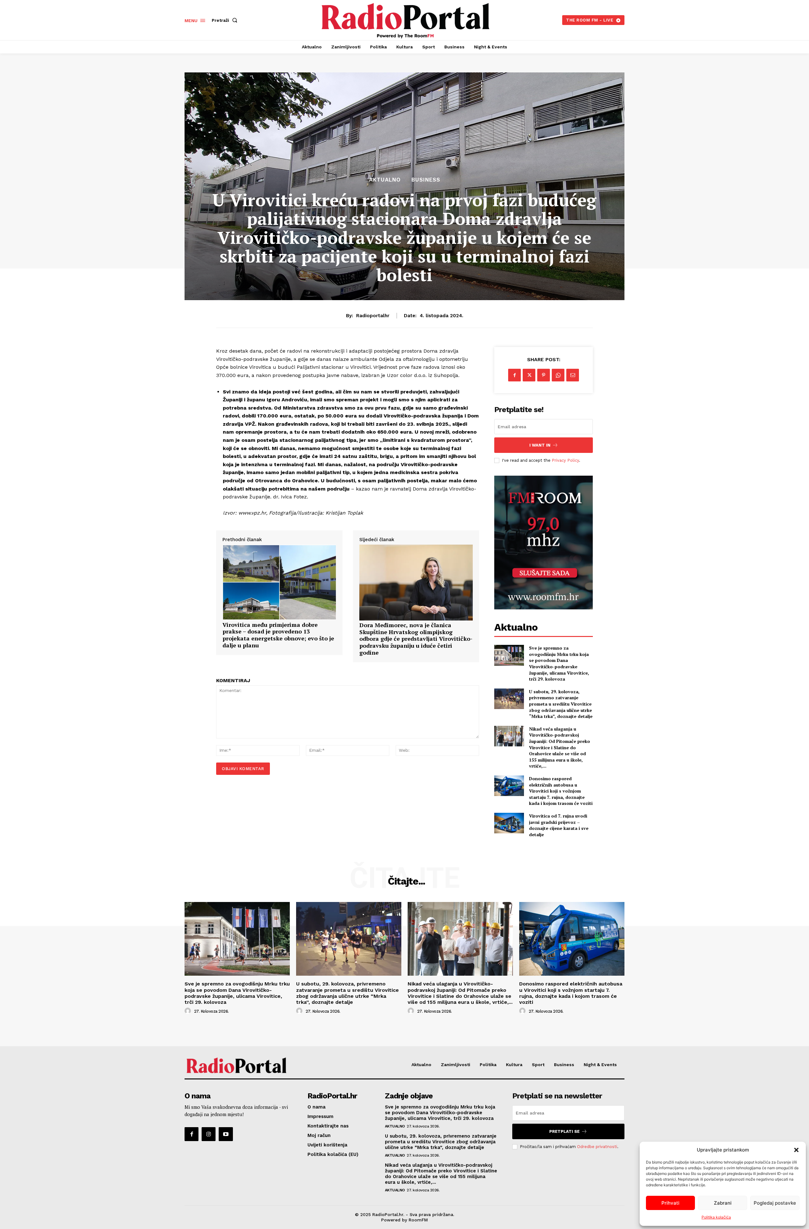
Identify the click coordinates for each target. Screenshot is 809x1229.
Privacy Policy (565, 460)
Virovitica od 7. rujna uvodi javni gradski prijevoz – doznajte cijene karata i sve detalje (558, 825)
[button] (796, 1150)
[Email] (572, 375)
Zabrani (723, 1203)
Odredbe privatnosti (597, 1146)
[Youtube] (226, 1134)
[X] (529, 375)
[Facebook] (514, 375)
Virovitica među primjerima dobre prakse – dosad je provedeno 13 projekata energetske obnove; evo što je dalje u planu (278, 635)
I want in (539, 445)
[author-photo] (189, 1011)
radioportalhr (372, 315)
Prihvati (670, 1203)
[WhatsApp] (558, 375)
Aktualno (385, 179)
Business (425, 179)
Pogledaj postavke (775, 1203)
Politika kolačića (716, 1217)
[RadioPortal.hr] (405, 19)
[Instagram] (209, 1134)
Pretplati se (564, 1131)
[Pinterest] (543, 375)
